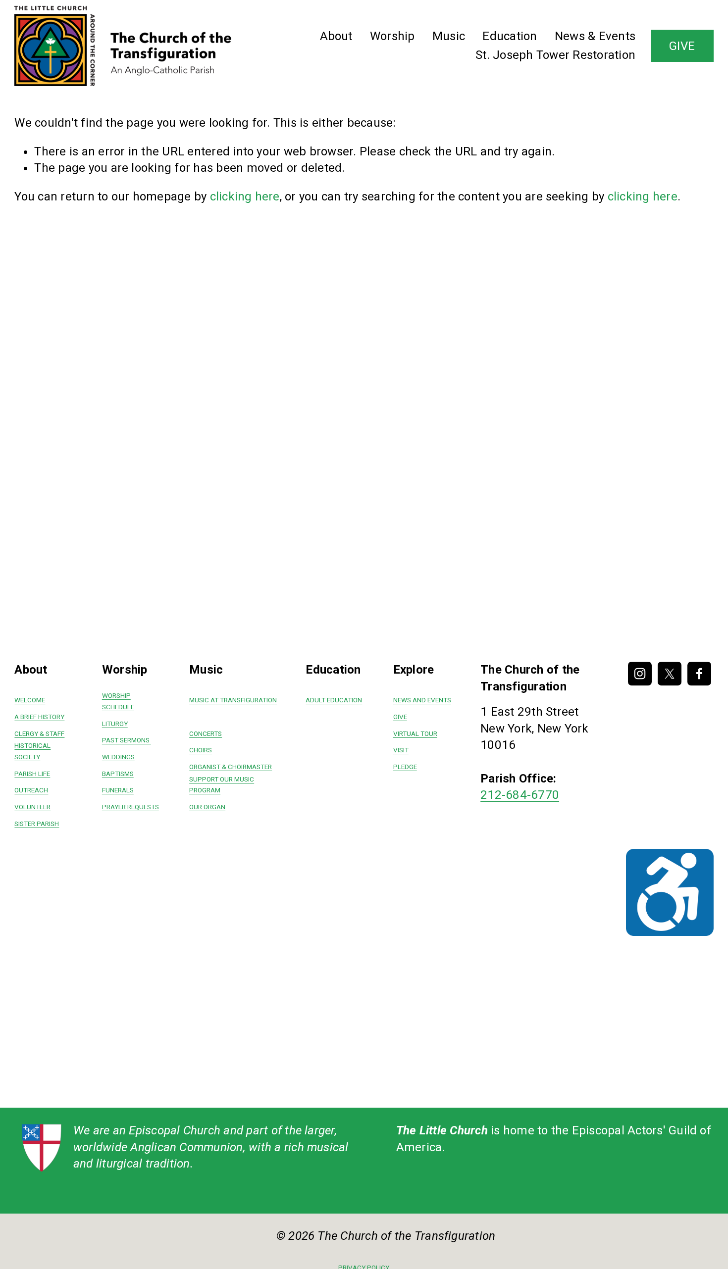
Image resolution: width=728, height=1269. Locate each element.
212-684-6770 (519, 795)
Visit (401, 750)
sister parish (36, 824)
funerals (118, 790)
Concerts (205, 733)
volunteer (32, 807)
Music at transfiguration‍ (233, 700)
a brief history (39, 717)
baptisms (118, 774)
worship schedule (118, 701)
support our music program (221, 785)
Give (400, 717)
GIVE (682, 46)
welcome (29, 700)
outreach (31, 790)
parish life (32, 774)
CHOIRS (200, 750)
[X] (669, 673)
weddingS (118, 757)
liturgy (115, 724)
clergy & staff (39, 733)
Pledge (405, 767)
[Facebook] (699, 673)
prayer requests (130, 807)
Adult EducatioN (334, 700)
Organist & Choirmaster (230, 767)
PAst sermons (126, 740)
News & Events (595, 36)
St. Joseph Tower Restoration (555, 55)
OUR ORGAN (207, 807)
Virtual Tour (415, 733)
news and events (422, 700)
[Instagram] (640, 673)
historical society (32, 751)
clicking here (245, 196)
